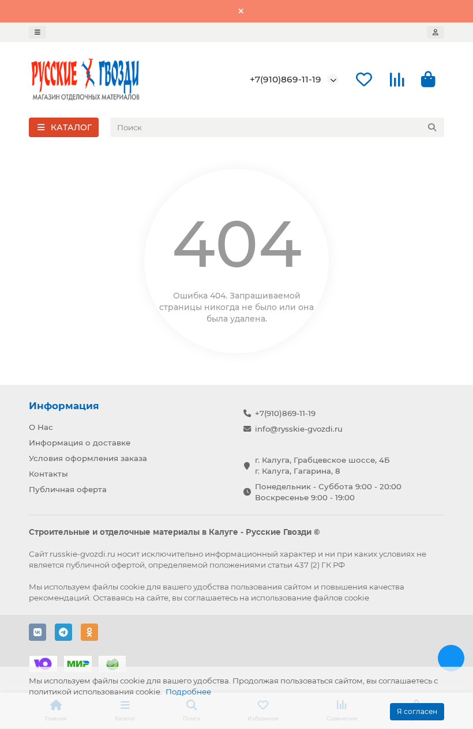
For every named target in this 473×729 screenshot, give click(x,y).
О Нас (41, 427)
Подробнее (188, 691)
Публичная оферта (68, 489)
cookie (132, 586)
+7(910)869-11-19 (285, 79)
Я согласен (417, 711)
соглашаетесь (211, 597)
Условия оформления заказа (88, 458)
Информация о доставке (79, 442)
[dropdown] (37, 32)
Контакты (48, 473)
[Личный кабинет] (435, 32)
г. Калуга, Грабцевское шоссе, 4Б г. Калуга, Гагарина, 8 (322, 465)
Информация (64, 405)
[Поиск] (432, 127)
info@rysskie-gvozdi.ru (299, 428)
